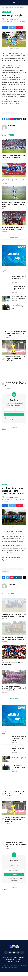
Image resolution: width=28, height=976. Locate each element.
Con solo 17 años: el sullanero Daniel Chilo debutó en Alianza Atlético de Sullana (13, 204)
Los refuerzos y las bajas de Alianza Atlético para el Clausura (13, 180)
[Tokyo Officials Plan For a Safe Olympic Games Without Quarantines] (14, 347)
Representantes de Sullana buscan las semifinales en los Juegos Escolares (14, 638)
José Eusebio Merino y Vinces (16, 569)
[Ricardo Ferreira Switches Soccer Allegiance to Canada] (6, 278)
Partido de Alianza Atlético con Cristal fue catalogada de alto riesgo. (14, 156)
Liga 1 (15, 957)
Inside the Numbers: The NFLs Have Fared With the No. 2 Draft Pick (15, 384)
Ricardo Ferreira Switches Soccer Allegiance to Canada (19, 278)
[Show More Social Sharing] (24, 27)
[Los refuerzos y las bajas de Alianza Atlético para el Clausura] (14, 170)
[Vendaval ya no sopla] (14, 39)
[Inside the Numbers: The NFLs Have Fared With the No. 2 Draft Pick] (14, 373)
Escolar (4, 484)
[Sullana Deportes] (14, 2)
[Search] (25, 3)
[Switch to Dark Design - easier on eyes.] (23, 2)
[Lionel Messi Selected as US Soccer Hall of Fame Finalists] (6, 288)
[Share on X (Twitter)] (12, 27)
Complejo (4, 569)
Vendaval (14, 112)
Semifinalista (5, 571)
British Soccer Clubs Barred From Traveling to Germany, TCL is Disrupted (15, 333)
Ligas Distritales (9, 959)
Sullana (21, 957)
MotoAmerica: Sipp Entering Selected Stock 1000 (18, 306)
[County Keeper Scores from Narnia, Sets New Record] (6, 299)
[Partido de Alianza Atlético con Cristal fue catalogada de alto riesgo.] (14, 146)
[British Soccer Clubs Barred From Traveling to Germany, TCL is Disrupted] (14, 322)
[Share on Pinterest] (19, 27)
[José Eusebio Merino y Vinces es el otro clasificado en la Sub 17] (14, 517)
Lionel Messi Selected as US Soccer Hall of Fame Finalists (18, 288)
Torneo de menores (14, 961)
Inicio (4, 957)
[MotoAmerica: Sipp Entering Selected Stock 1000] (6, 307)
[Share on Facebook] (5, 27)
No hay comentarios (20, 21)
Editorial (10, 957)
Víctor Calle (9, 19)
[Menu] (3, 3)
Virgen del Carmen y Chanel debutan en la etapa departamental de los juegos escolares (13, 663)
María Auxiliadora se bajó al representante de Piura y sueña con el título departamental (14, 688)
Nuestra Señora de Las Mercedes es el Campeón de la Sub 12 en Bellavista (14, 615)
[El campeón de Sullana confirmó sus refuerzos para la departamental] (14, 218)
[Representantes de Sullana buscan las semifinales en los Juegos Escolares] (14, 628)
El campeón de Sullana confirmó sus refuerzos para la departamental (13, 228)
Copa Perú (19, 959)
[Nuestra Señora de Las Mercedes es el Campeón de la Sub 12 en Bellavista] (14, 605)
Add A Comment (14, 237)
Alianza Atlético (6, 11)
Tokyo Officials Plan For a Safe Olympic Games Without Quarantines (15, 358)
